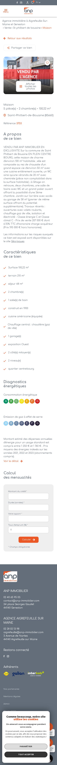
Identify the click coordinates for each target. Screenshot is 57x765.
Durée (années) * (16, 503)
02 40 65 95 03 (12, 597)
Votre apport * (15, 514)
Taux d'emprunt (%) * (18, 525)
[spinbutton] (28, 530)
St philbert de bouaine (27, 28)
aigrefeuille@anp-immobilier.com (23, 632)
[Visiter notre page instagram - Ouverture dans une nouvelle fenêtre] (21, 3)
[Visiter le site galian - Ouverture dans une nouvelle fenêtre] (18, 673)
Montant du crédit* (17, 491)
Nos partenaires (11, 689)
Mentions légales (12, 696)
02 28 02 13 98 (11, 629)
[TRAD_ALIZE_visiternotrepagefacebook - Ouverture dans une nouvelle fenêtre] (17, 3)
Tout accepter (26, 754)
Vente (7, 28)
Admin (7, 704)
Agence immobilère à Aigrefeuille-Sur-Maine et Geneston (25, 23)
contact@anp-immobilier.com (21, 600)
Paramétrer (26, 746)
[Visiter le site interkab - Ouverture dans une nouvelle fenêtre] (36, 673)
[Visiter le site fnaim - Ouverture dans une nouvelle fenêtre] (6, 673)
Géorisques (17, 241)
